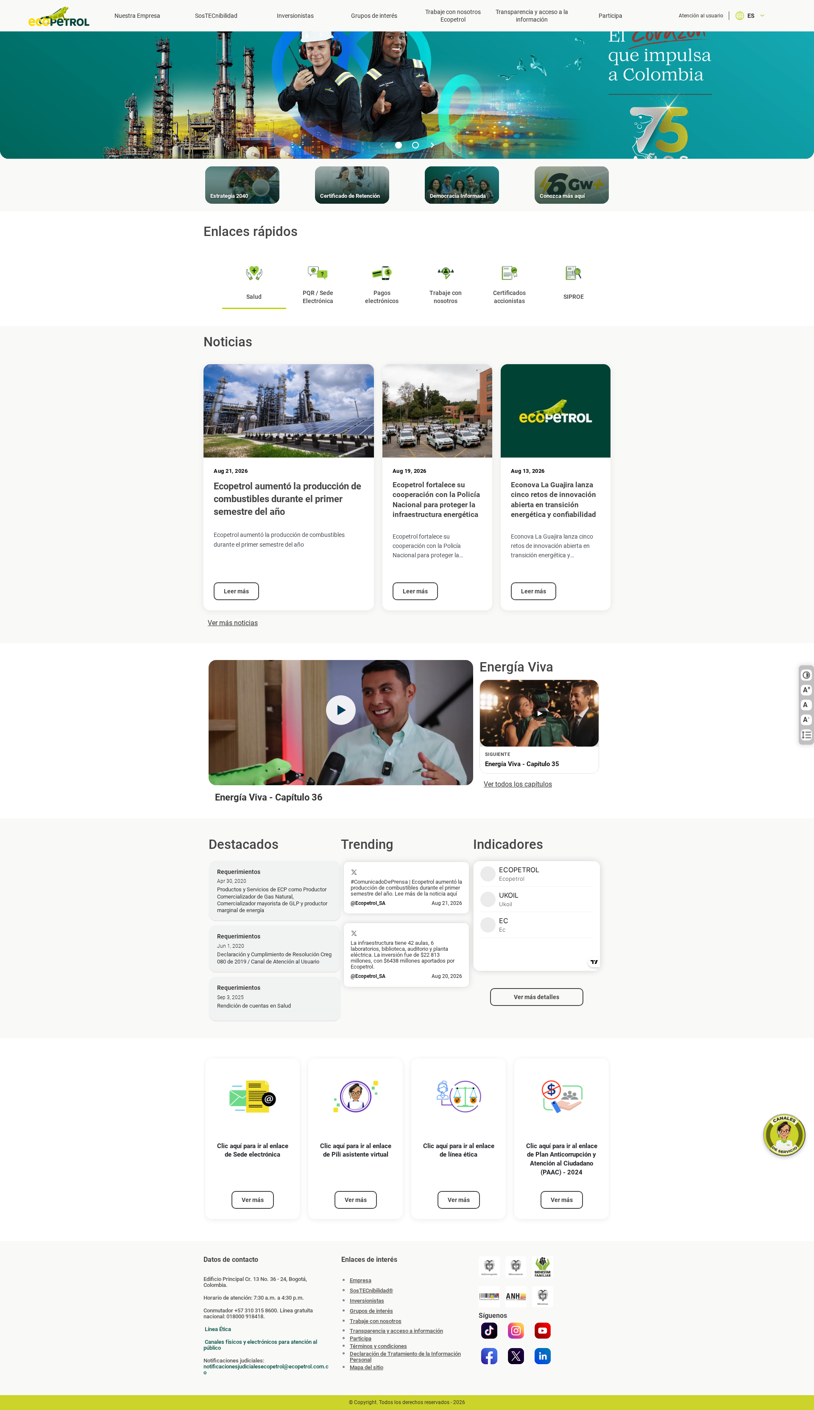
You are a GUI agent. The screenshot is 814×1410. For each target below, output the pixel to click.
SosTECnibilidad (216, 15)
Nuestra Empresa (137, 15)
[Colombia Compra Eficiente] (489, 1296)
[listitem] (252, 1139)
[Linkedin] (542, 1356)
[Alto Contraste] (806, 675)
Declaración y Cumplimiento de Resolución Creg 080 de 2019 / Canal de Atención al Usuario (274, 957)
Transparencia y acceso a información (396, 1331)
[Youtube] (542, 1330)
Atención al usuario (701, 16)
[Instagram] (516, 1330)
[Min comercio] (516, 1267)
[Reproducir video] (341, 710)
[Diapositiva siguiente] (432, 145)
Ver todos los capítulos (518, 784)
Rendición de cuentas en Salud (254, 1006)
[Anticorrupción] (489, 1267)
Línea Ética (218, 1329)
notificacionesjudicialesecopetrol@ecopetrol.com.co (266, 1369)
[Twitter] (516, 1356)
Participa (610, 15)
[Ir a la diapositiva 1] (398, 145)
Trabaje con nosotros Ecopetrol (453, 15)
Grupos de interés (374, 15)
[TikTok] (489, 1330)
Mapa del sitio (366, 1368)
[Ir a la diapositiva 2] (415, 145)
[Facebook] (489, 1356)
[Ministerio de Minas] (542, 1296)
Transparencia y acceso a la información (532, 15)
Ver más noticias (233, 623)
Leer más (236, 591)
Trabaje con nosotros (375, 1321)
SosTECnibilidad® (371, 1290)
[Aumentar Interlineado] (806, 735)
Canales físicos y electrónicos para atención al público (260, 1345)
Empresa (360, 1280)
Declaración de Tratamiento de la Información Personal (405, 1357)
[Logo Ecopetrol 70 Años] (63, 16)
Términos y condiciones (378, 1346)
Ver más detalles (536, 997)
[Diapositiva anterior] (381, 145)
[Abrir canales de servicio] (784, 1135)
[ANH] (516, 1296)
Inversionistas (295, 15)
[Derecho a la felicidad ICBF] (542, 1267)
